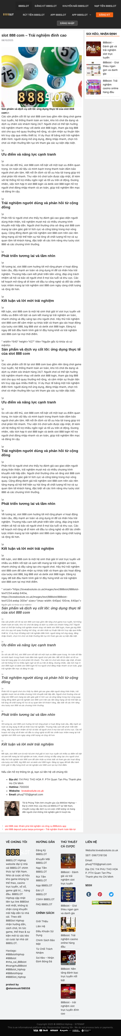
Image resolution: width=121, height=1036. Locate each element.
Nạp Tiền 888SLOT (105, 5)
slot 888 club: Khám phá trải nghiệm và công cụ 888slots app (35, 826)
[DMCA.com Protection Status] (102, 903)
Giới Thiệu (42, 921)
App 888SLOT (58, 14)
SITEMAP (79, 1024)
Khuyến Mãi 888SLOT (76, 5)
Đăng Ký (104, 14)
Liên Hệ (40, 926)
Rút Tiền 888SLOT (34, 14)
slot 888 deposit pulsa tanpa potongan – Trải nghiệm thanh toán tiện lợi (40, 829)
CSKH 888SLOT (45, 899)
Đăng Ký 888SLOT (46, 5)
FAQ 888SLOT (44, 904)
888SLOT (23, 5)
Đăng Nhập (67, 23)
